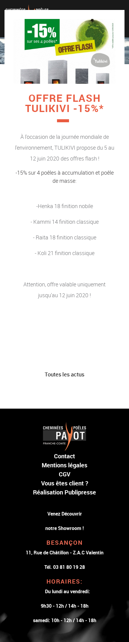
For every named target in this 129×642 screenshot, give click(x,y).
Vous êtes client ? (64, 483)
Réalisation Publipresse (64, 492)
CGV (64, 474)
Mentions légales (64, 465)
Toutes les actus (64, 374)
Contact (64, 456)
